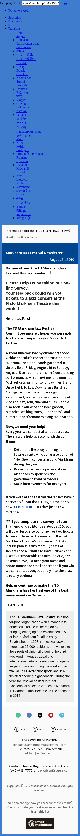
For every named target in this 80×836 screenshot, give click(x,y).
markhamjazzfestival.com (40, 753)
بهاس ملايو (23, 135)
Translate (14, 28)
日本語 (21, 118)
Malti (19, 139)
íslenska (21, 111)
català (20, 51)
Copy (63, 3)
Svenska (21, 172)
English (21, 32)
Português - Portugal (29, 153)
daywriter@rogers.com (54, 770)
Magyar (21, 100)
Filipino (21, 210)
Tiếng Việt (23, 218)
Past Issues (15, 21)
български (23, 47)
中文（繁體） (26, 59)
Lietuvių (21, 179)
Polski (20, 146)
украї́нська (23, 214)
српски (21, 194)
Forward (61, 729)
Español (21, 165)
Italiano (21, 114)
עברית (20, 176)
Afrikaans (22, 40)
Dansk (20, 70)
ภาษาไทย (23, 202)
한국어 (21, 127)
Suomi (20, 81)
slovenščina (23, 190)
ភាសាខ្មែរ (21, 123)
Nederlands (23, 78)
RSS (11, 25)
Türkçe (21, 206)
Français (21, 85)
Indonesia (22, 107)
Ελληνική (22, 92)
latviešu (21, 183)
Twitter (18, 10)
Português (22, 150)
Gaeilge (21, 103)
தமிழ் (19, 198)
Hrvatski (21, 63)
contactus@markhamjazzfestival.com (39, 745)
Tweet (42, 729)
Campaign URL (10, 3)
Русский (22, 161)
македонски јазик (28, 131)
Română (21, 157)
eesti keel (22, 74)
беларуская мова (27, 43)
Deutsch (21, 89)
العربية (20, 36)
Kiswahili (22, 168)
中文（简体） (26, 54)
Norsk (20, 142)
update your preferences (35, 807)
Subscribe (14, 17)
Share (23, 729)
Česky (20, 67)
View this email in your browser (22, 237)
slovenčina (23, 187)
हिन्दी (19, 96)
